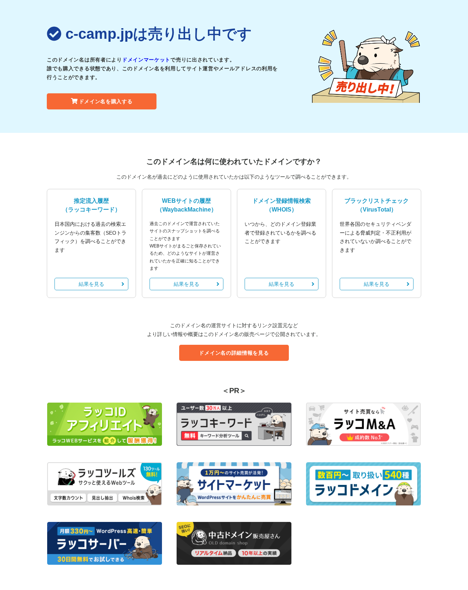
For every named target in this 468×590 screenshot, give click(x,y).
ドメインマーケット (146, 60)
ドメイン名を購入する (106, 101)
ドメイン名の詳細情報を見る (234, 353)
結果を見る (91, 284)
